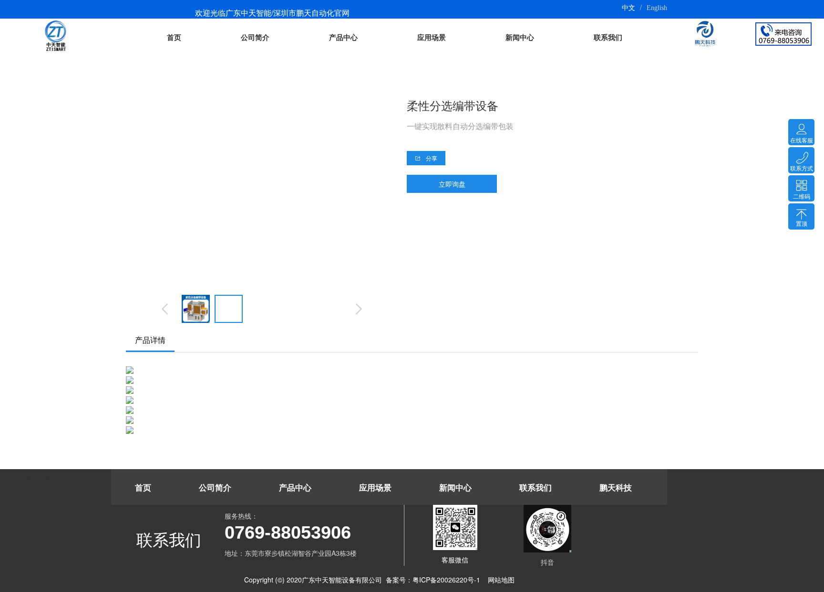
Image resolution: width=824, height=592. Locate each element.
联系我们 (608, 37)
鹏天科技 (615, 487)
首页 (174, 37)
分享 (430, 158)
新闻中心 (519, 37)
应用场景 (431, 37)
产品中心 (343, 37)
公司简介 (255, 37)
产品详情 (150, 339)
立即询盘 (452, 184)
